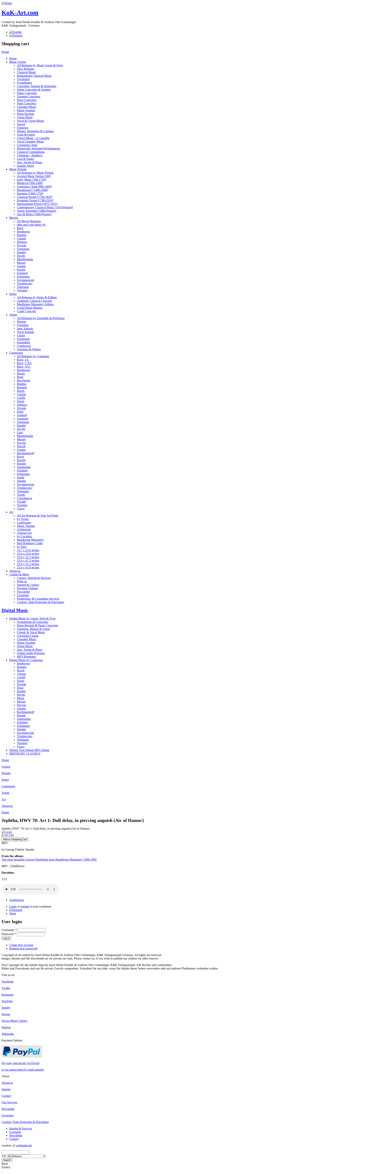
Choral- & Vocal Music (31, 632)
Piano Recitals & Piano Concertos (37, 625)
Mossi (20, 698)
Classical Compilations (31, 152)
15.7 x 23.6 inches (28, 550)
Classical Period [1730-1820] (34, 197)
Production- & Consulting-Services (38, 598)
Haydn (21, 255)
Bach (20, 228)
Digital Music (15, 610)
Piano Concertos (27, 93)
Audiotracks (16, 900)
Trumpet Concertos (28, 96)
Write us (22, 581)
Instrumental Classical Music (34, 75)
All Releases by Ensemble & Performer (41, 318)
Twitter (6, 988)
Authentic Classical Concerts (34, 300)
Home (5, 51)
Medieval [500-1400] (30, 183)
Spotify (6, 1007)
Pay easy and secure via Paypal (20, 1063)
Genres (6, 766)
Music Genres (17, 61)
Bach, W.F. (24, 366)
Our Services (9, 1102)
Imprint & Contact (28, 584)
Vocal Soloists (25, 332)
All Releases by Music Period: (35, 172)
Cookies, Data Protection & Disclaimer (40, 602)
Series (13, 294)
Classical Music (26, 72)
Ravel (20, 456)
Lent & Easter (25, 158)
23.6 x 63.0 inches (28, 567)
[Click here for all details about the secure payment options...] (22, 1056)
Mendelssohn (25, 259)
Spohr (20, 477)
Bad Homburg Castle (30, 543)
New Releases (25, 68)
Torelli (21, 494)
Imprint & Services (20, 1128)
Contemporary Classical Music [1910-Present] (45, 207)
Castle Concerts (26, 311)
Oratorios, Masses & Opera (33, 628)
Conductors (24, 345)
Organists (22, 325)
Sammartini (24, 467)
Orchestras (23, 339)
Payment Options (27, 588)
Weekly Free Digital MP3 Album (29, 750)
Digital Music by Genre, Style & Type (32, 618)
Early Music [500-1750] (31, 179)
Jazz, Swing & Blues (29, 162)
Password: (9, 934)
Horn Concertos (26, 100)
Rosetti (21, 269)
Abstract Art (24, 532)
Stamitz (21, 481)
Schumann (23, 276)
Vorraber (22, 290)
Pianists (21, 321)
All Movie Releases (29, 221)
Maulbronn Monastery (30, 539)
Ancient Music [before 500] (34, 176)
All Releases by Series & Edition (37, 297)
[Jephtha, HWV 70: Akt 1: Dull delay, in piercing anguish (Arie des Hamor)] (15, 910)
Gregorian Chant (27, 145)
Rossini (21, 463)
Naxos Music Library (14, 1020)
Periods (6, 773)
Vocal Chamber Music (30, 141)
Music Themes (26, 526)
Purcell (21, 446)
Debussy (22, 242)
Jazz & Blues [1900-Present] (34, 214)
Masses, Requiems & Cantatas (35, 131)
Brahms (21, 235)
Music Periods (18, 169)
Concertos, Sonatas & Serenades (36, 86)
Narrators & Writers (29, 349)
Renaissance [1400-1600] (32, 190)
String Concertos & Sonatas (34, 89)
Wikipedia (8, 1033)
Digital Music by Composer (26, 660)
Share (12, 913)
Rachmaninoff (25, 453)
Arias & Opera (26, 134)
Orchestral (23, 79)
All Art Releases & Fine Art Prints (37, 515)
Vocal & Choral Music (30, 120)
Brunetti (22, 387)
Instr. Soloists (25, 328)
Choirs (21, 335)
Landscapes (24, 522)
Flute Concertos (26, 103)
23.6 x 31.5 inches (28, 557)
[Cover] (7, 832)
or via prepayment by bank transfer (23, 1069)
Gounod (22, 415)
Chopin (21, 238)
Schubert (22, 273)
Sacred (21, 124)
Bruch (20, 390)
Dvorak (21, 245)
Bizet (20, 377)
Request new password (23, 948)
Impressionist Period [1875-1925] (37, 203)
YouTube (7, 1001)
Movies (13, 217)
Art (11, 512)
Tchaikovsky (24, 283)
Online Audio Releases (31, 653)
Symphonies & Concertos (32, 622)
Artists (13, 314)
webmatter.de (24, 1145)
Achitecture (24, 529)
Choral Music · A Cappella (33, 138)
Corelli (21, 397)
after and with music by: (31, 224)
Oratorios (22, 127)
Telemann (23, 287)
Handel (21, 252)
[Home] (7, 3)
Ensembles (23, 342)
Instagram (7, 994)
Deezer (6, 1014)
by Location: (24, 536)
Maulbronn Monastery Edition (35, 304)
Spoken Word (25, 165)
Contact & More (19, 574)
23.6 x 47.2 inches (28, 560)
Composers (16, 352)
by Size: (22, 546)
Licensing (23, 595)
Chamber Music (26, 107)
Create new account (21, 945)
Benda (21, 373)
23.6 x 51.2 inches (28, 564)
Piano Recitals (25, 113)
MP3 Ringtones (26, 656)
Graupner (22, 418)
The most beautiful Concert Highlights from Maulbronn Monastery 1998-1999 (49, 859)
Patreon (6, 1027)
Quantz (21, 266)
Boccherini (23, 380)
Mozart (21, 262)
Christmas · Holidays (29, 155)
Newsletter (23, 591)
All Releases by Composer (33, 356)
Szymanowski (25, 280)
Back (5, 1163)
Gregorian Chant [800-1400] (34, 186)
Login (13, 906)
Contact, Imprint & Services (34, 577)
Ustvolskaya (24, 498)
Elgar (20, 411)
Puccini (21, 442)
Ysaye (21, 508)
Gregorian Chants (27, 635)
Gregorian (23, 248)
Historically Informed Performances (38, 148)
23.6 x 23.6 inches (28, 553)
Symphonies (24, 82)
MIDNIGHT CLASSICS (24, 753)
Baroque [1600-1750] (30, 193)
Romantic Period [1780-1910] (35, 200)
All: (4, 1156)
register (25, 906)
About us (14, 571)
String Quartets (26, 110)
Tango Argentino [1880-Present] (36, 210)
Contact (6, 1095)
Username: (9, 930)
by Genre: (23, 519)
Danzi (20, 401)
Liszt (20, 432)
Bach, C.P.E (24, 363)
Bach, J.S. (23, 359)
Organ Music (25, 117)
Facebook (7, 981)
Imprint (6, 1089)
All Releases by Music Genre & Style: (40, 65)
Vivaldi (21, 501)
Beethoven (23, 231)
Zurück (6, 1167)
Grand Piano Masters (29, 307)
